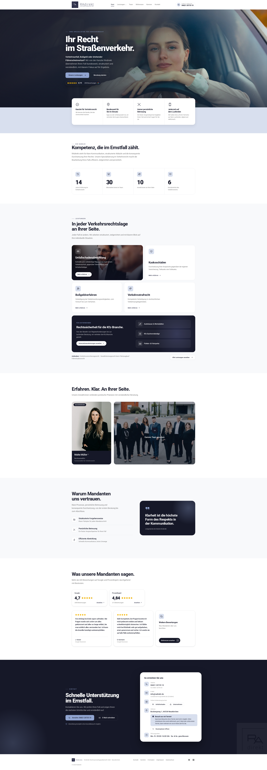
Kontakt (157, 4)
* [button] (88, 454)
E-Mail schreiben (108, 718)
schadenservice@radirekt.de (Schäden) (162, 696)
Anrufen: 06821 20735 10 (81, 718)
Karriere (149, 4)
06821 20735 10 (157, 685)
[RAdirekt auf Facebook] (189, 760)
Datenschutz (170, 760)
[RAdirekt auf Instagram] (193, 760)
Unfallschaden (160, 704)
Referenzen (140, 4)
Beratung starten (100, 75)
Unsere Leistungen (76, 75)
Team (131, 4)
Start (112, 4)
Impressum (160, 760)
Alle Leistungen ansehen (181, 357)
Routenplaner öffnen (162, 729)
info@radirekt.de (157, 694)
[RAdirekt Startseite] (84, 4)
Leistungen (121, 4)
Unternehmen (177, 704)
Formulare (151, 760)
